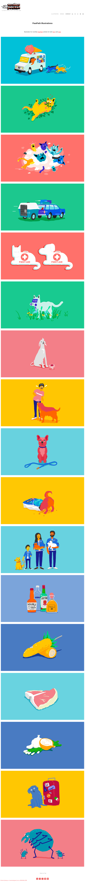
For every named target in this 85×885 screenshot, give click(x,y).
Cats (59, 32)
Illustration (55, 14)
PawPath (40, 32)
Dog (54, 32)
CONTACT (68, 14)
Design (62, 14)
